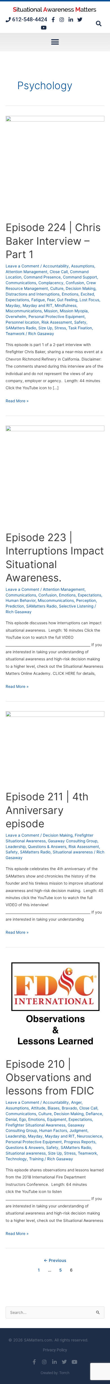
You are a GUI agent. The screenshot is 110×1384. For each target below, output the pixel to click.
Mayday (13, 305)
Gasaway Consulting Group (72, 841)
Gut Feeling (67, 300)
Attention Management (26, 271)
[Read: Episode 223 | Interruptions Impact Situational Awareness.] (55, 475)
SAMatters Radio (21, 328)
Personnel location (22, 322)
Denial (11, 1119)
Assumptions (82, 266)
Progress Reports (79, 1142)
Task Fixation (80, 328)
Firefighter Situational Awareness (35, 1125)
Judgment (78, 1130)
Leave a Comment (22, 266)
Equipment (56, 1119)
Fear (51, 300)
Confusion (75, 282)
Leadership (16, 846)
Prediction (15, 606)
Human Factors (53, 1130)
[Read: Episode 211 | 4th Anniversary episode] (55, 747)
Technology (16, 1159)
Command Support (80, 277)
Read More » (17, 400)
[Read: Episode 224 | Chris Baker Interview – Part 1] (55, 165)
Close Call (59, 271)
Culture (56, 288)
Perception (86, 600)
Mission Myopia (74, 311)
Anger (76, 1102)
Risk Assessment (56, 322)
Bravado (69, 1108)
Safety (80, 322)
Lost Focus (89, 300)
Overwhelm (16, 316)
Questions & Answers (47, 846)
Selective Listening (76, 606)
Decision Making (80, 288)
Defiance (94, 1113)
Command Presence (42, 277)
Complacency (50, 282)
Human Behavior (21, 600)
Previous (55, 1260)
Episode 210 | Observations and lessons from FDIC (50, 1077)
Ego (22, 1119)
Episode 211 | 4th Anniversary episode (47, 810)
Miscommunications (24, 311)
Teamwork (15, 333)
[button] (98, 23)
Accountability (56, 266)
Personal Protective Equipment (56, 316)
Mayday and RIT (37, 305)
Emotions (70, 294)
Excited (87, 294)
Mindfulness (65, 305)
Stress (60, 328)
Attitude (38, 1108)
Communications (21, 282)
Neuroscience (89, 1136)
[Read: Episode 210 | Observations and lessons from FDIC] (55, 1004)
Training (36, 1159)
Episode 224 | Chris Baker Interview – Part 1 (53, 241)
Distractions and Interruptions (33, 294)
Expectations (17, 300)
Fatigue (38, 300)
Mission (51, 311)
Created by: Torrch (55, 1373)
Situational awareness (73, 852)
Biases (54, 1108)
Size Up (45, 328)
